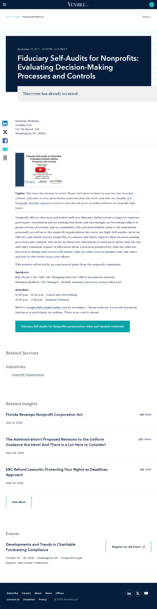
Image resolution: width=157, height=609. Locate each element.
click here (33, 198)
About (38, 593)
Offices (60, 593)
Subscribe (12, 593)
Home (8, 17)
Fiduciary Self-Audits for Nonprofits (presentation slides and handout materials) (72, 326)
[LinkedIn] (129, 593)
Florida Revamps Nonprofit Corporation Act (44, 414)
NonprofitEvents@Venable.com (47, 307)
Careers (26, 593)
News (48, 593)
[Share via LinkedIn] (5, 123)
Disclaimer (29, 599)
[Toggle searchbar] (152, 4)
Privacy (43, 599)
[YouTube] (146, 593)
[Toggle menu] (4, 4)
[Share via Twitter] (5, 132)
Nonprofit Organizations (27, 374)
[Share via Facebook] (5, 140)
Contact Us (13, 599)
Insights (17, 17)
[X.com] (137, 593)
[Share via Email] (5, 149)
